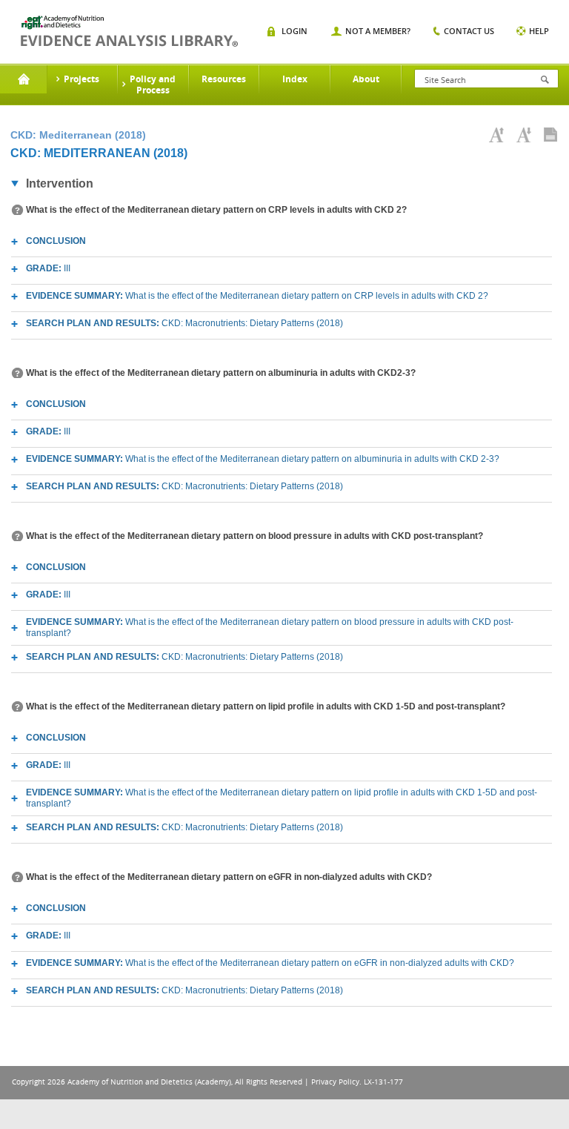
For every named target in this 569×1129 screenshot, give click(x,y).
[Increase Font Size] (496, 135)
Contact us (469, 30)
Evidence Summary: (257, 296)
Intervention (59, 183)
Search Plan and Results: (184, 323)
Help (539, 30)
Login (294, 30)
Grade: (48, 268)
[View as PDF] (550, 135)
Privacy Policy (335, 1082)
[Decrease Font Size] (523, 135)
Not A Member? (377, 30)
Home (23, 79)
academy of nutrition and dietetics (129, 31)
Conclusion (56, 241)
